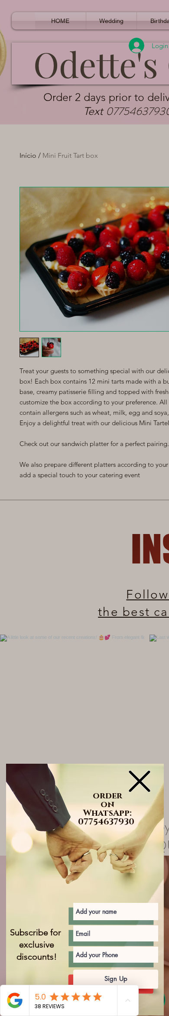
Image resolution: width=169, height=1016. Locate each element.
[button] (139, 781)
